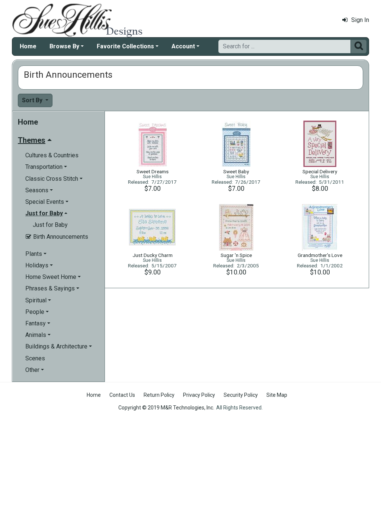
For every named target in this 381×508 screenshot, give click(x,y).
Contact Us (122, 395)
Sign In (360, 19)
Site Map (276, 395)
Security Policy (241, 395)
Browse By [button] (64, 46)
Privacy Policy (199, 395)
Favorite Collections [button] (125, 46)
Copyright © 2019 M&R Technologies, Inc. (166, 408)
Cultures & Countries (52, 155)
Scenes (35, 358)
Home (28, 46)
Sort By (33, 100)
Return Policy (159, 395)
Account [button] (183, 46)
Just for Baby (50, 224)
